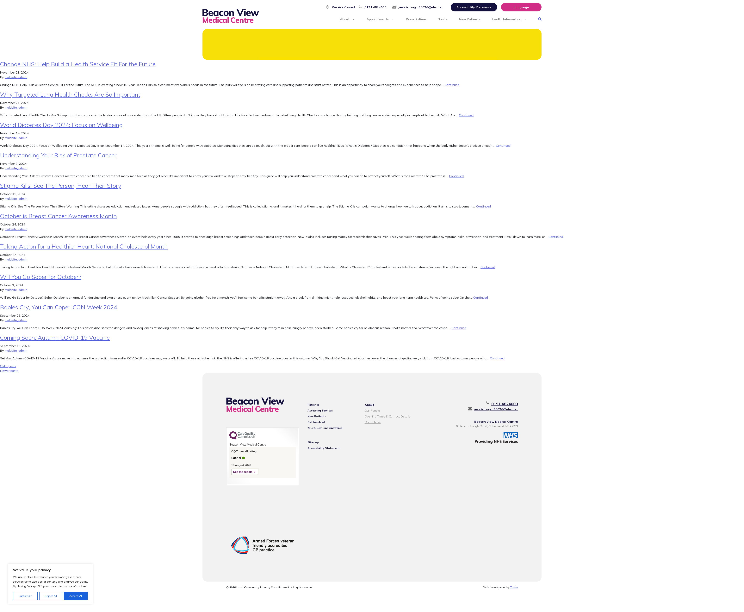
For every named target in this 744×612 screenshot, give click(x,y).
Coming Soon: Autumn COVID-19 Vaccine (55, 337)
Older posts (8, 366)
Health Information (506, 19)
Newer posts (9, 371)
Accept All (75, 596)
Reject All (51, 596)
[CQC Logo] (242, 438)
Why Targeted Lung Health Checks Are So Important (70, 94)
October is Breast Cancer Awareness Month (58, 216)
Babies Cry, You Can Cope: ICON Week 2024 (58, 307)
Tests (442, 19)
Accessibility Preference (473, 7)
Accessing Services (320, 410)
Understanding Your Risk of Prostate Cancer (58, 155)
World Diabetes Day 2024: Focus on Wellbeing (61, 125)
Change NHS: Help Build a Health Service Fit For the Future (78, 64)
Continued (452, 85)
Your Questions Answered (325, 428)
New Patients (469, 19)
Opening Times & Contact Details (387, 416)
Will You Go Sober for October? (40, 276)
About (345, 19)
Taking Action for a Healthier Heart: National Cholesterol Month (84, 246)
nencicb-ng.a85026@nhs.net (496, 409)
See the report (242, 471)
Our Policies (373, 422)
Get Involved (316, 422)
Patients (313, 404)
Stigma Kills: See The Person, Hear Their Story (60, 185)
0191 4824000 (504, 403)
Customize (25, 596)
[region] (50, 584)
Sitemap (313, 442)
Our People (372, 410)
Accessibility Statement (323, 448)
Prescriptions (416, 19)
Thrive (514, 587)
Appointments (378, 19)
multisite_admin (16, 77)
